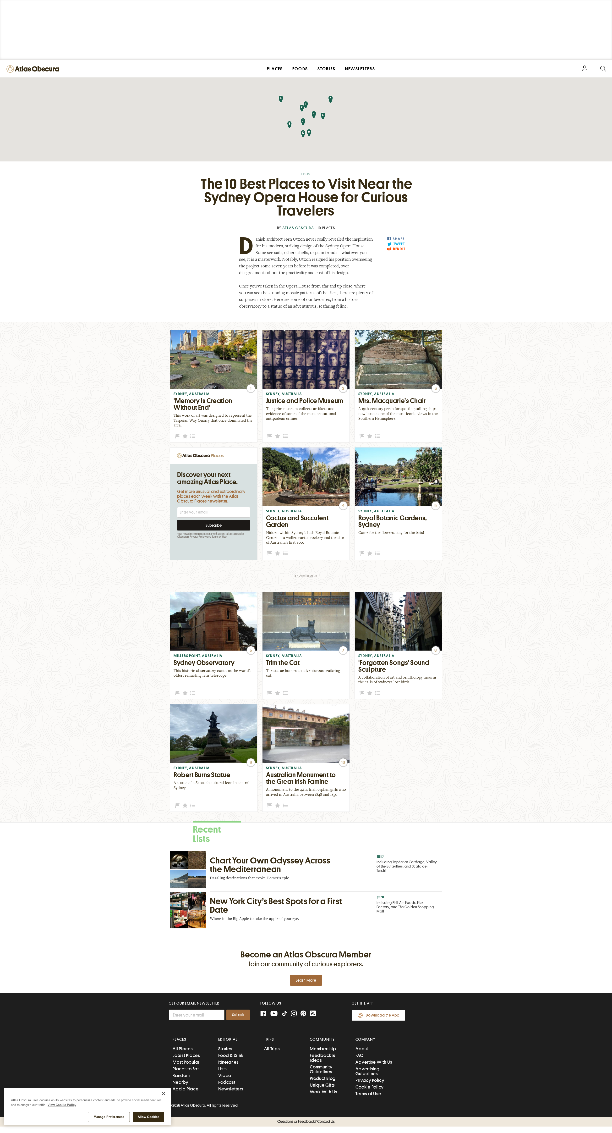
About (361, 1048)
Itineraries (228, 1062)
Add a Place (185, 1089)
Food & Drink (230, 1055)
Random (181, 1075)
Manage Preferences (109, 1117)
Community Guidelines (321, 1069)
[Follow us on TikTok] (284, 1014)
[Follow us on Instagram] (294, 1014)
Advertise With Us (373, 1062)
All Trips (272, 1048)
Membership (323, 1048)
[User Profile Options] (584, 69)
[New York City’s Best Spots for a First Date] (306, 910)
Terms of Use (219, 536)
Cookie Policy (369, 1087)
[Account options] (584, 69)
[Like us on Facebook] (263, 1014)
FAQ (359, 1055)
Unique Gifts (322, 1085)
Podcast (226, 1082)
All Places (183, 1048)
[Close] (163, 1093)
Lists (306, 174)
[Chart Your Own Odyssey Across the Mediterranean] (306, 869)
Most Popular (186, 1062)
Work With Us (323, 1091)
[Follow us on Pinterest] (303, 1014)
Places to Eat (186, 1069)
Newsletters (230, 1089)
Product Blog (323, 1078)
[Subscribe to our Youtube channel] (274, 1014)
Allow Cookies (148, 1117)
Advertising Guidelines (367, 1071)
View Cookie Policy (62, 1105)
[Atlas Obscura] (33, 69)
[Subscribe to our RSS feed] (313, 1014)
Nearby (180, 1082)
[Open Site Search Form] (603, 69)
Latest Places (186, 1055)
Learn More (306, 980)
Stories (225, 1048)
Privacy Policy (198, 536)
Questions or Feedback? (306, 1121)
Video (224, 1075)
